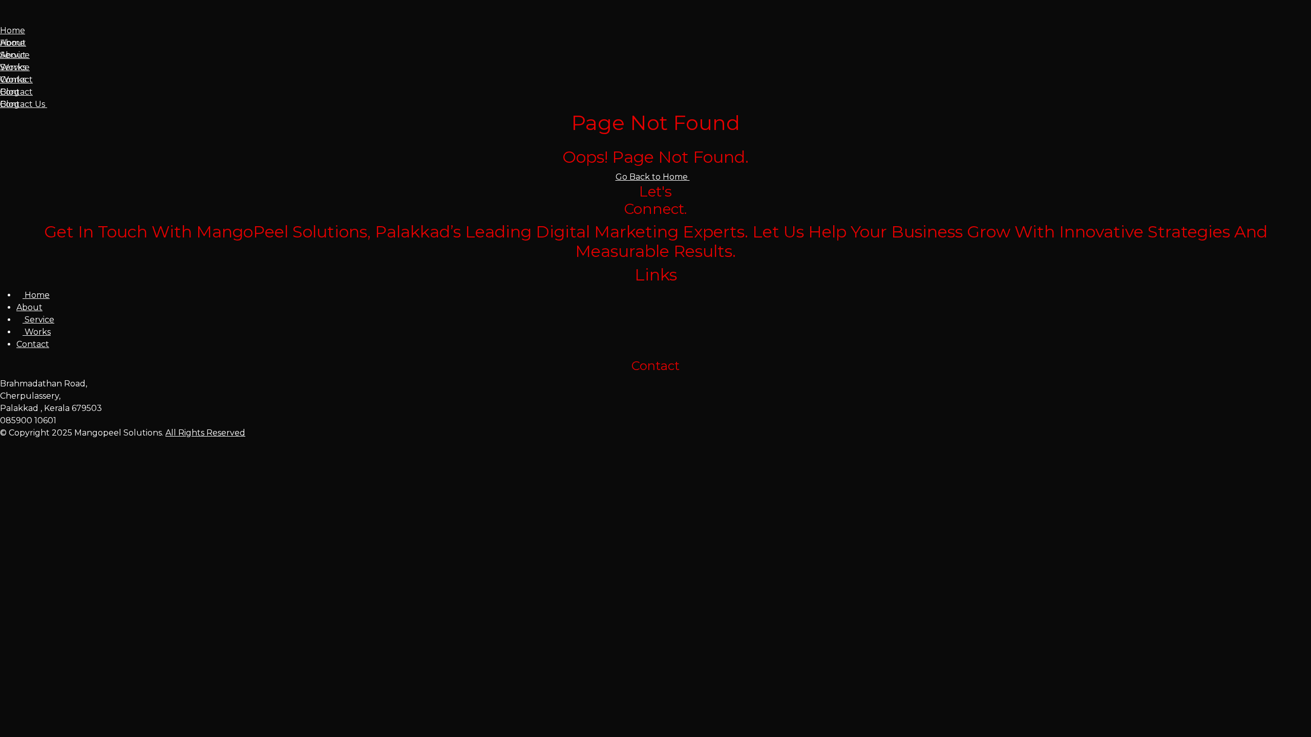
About (13, 43)
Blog (9, 92)
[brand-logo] (655, 18)
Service (15, 55)
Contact (16, 79)
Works (13, 67)
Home (12, 30)
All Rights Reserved (205, 433)
